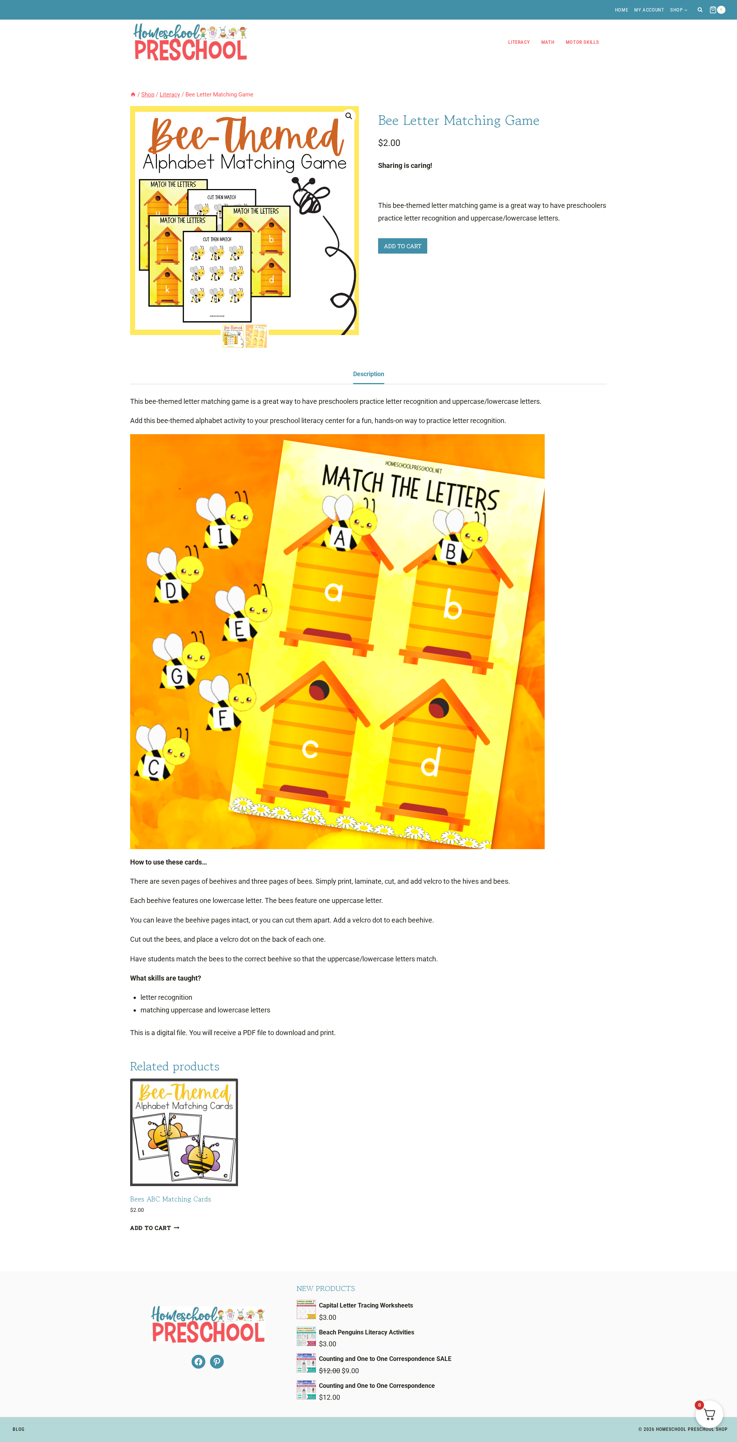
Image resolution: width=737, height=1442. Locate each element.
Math (548, 42)
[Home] (133, 94)
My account (649, 10)
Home (621, 10)
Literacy (519, 42)
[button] (349, 116)
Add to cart (402, 246)
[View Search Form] (700, 9)
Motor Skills (582, 42)
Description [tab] (368, 374)
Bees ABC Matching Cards (170, 1199)
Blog (19, 1429)
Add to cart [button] (150, 1227)
